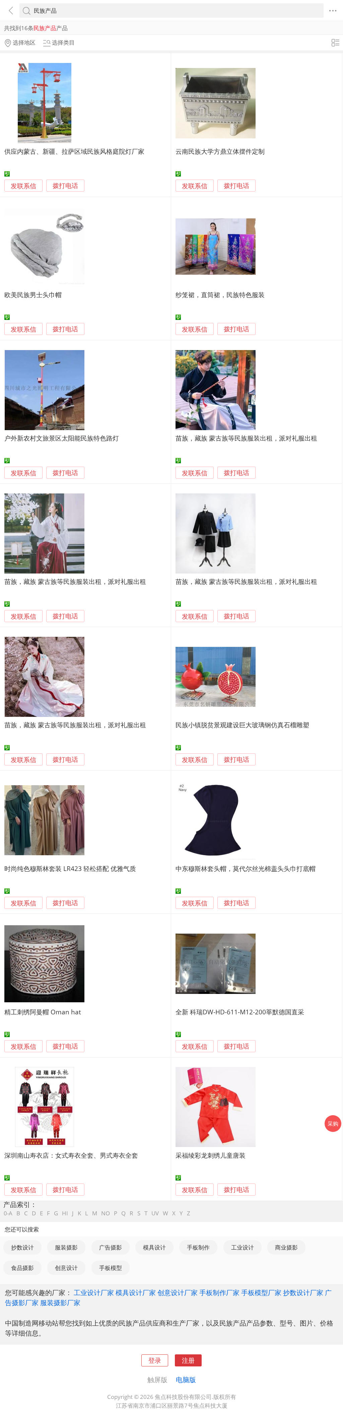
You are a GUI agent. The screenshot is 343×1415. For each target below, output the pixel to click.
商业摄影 (286, 1247)
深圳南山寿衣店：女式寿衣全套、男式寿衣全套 (71, 1155)
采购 (333, 1123)
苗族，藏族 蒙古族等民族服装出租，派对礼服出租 (246, 438)
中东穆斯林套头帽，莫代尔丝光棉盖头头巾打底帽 (246, 868)
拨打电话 (65, 185)
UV (155, 1213)
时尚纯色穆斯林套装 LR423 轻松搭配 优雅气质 (70, 868)
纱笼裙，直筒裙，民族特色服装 (220, 294)
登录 (154, 1360)
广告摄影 (110, 1247)
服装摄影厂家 (60, 1302)
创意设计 (66, 1268)
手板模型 (110, 1268)
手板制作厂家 (219, 1292)
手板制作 (198, 1247)
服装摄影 (66, 1247)
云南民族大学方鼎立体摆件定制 (220, 151)
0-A (8, 1213)
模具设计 (154, 1247)
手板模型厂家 (261, 1292)
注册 (188, 1360)
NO (105, 1213)
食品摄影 (22, 1268)
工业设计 (242, 1247)
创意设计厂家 (177, 1292)
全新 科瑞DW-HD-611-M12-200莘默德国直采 (240, 1012)
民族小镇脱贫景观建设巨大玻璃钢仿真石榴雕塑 (242, 725)
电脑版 (186, 1379)
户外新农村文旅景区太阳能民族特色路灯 (61, 438)
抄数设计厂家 (303, 1292)
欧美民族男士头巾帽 (33, 294)
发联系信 (23, 186)
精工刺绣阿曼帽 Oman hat (42, 1012)
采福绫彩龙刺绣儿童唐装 (211, 1155)
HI (65, 1213)
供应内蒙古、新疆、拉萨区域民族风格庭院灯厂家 (74, 151)
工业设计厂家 (94, 1292)
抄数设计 (22, 1247)
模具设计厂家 (136, 1292)
